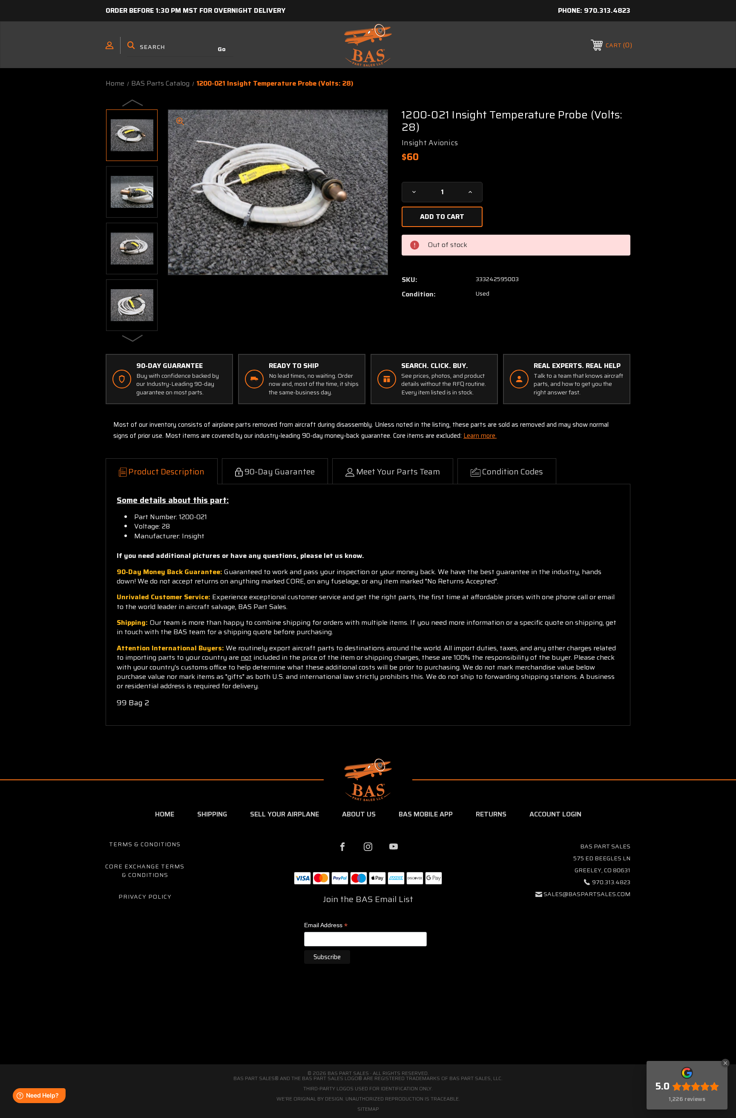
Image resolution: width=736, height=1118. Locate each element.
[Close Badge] (725, 1063)
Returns (491, 814)
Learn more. (480, 436)
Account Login (555, 814)
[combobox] (180, 47)
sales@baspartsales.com (586, 894)
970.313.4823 (607, 10)
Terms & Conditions (145, 844)
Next (133, 337)
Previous (133, 102)
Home (164, 814)
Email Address (326, 925)
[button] (368, 1028)
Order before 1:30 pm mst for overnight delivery (195, 10)
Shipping (212, 814)
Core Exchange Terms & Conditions (144, 870)
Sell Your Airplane (284, 814)
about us (359, 814)
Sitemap (368, 1109)
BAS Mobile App (426, 814)
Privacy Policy (145, 896)
